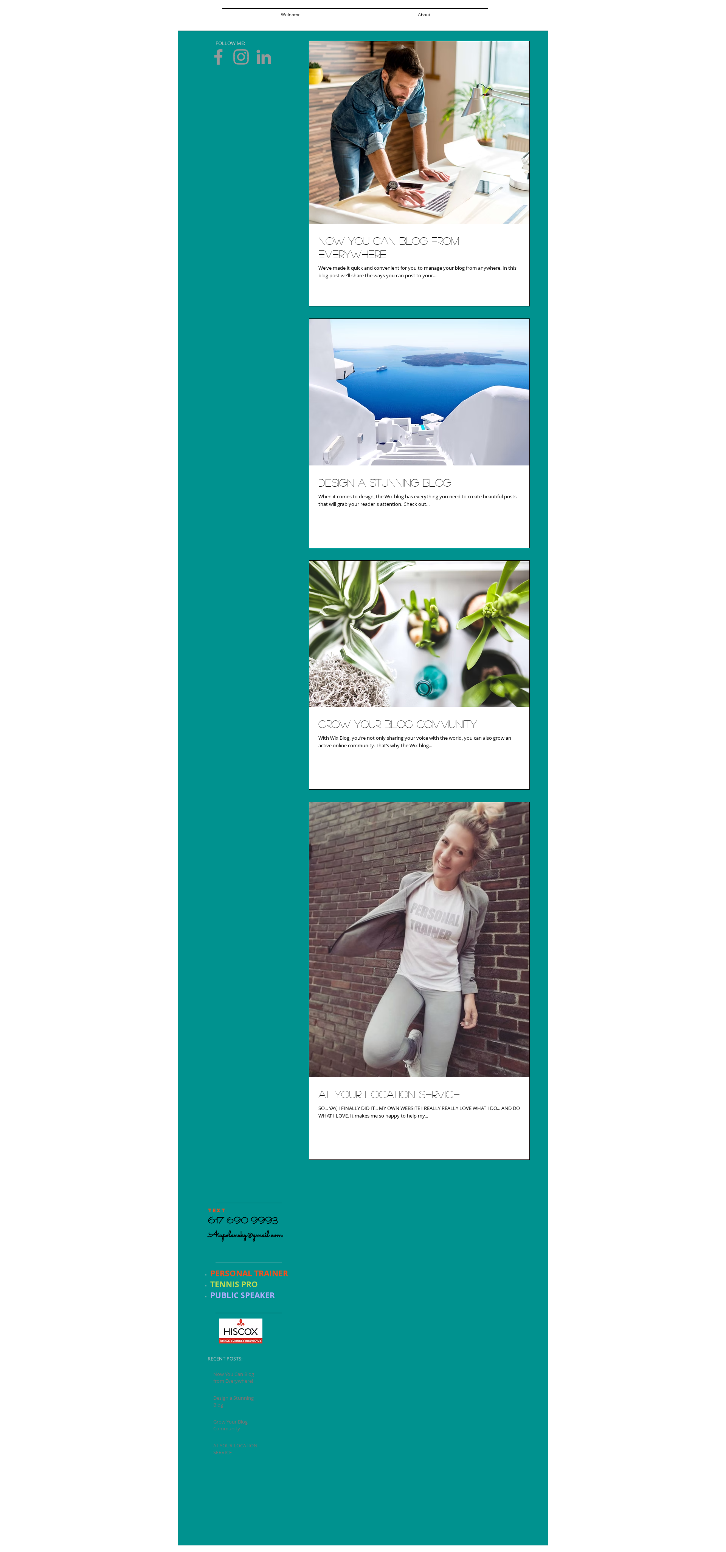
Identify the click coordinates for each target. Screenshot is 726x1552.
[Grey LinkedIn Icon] (263, 56)
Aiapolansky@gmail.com (245, 1235)
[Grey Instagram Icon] (241, 56)
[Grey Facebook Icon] (218, 56)
